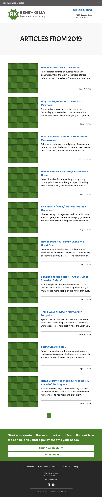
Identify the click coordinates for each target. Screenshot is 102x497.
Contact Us (49, 454)
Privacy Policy (41, 492)
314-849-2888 (82, 10)
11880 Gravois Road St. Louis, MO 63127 (51, 474)
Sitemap (75, 466)
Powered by (58, 492)
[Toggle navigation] (99, 3)
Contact (64, 466)
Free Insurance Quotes (13, 2)
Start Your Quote (49, 447)
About (54, 466)
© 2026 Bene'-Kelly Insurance (36, 466)
